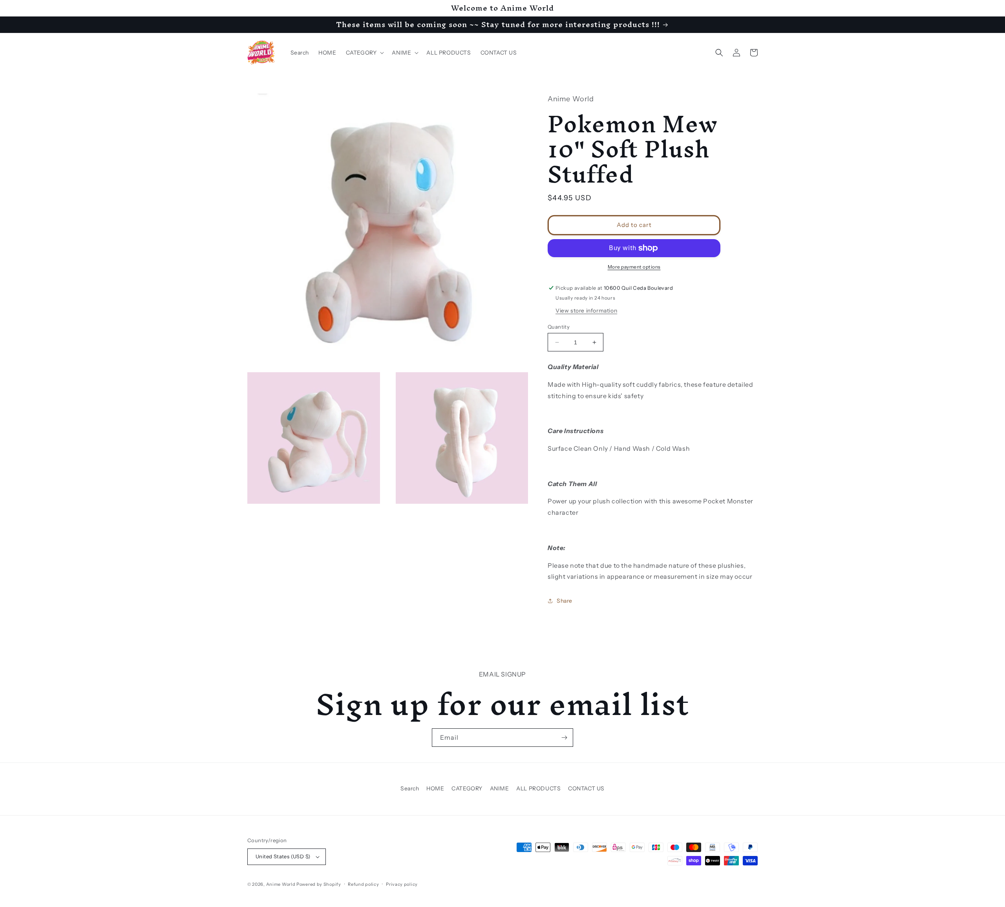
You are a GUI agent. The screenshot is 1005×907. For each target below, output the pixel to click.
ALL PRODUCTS (538, 788)
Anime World (281, 884)
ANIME (499, 788)
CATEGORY (466, 788)
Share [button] (564, 600)
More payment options (634, 267)
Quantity (559, 327)
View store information (586, 310)
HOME (435, 788)
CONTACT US (586, 788)
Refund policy (363, 884)
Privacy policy (402, 884)
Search (409, 788)
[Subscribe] (564, 737)
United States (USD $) (283, 856)
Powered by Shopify (318, 884)
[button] (364, 52)
